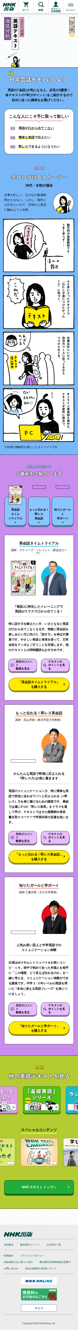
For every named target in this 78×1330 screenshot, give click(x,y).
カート (26, 10)
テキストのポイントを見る (56, 665)
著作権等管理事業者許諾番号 (55, 1262)
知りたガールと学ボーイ (62, 514)
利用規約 (8, 1255)
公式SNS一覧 (53, 1244)
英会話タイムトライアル (15, 514)
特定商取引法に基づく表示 (18, 1262)
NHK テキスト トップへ (39, 1187)
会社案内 (8, 1244)
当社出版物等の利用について (40, 1268)
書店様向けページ (29, 1244)
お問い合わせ (11, 1268)
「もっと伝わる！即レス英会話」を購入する (39, 857)
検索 (40, 10)
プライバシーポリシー (32, 1255)
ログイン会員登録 (56, 10)
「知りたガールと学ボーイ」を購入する (39, 1028)
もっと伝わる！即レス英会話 (39, 514)
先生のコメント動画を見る (24, 665)
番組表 (39, 1308)
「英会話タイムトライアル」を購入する (39, 684)
